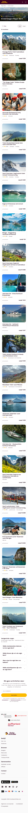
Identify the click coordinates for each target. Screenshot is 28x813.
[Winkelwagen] (22, 2)
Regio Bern (3, 5)
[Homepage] (4, 2)
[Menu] (25, 2)
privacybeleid (5, 699)
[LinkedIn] (2, 787)
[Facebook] (6, 787)
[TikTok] (17, 787)
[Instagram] (13, 787)
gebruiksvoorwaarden (16, 699)
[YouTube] (9, 787)
